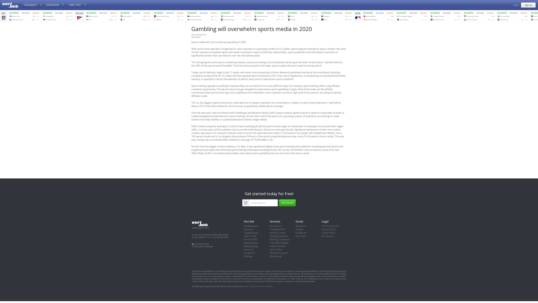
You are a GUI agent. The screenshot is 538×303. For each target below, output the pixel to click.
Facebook (301, 226)
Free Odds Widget (279, 242)
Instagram (301, 232)
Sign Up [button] (528, 5)
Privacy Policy (329, 229)
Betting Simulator (279, 236)
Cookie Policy (328, 232)
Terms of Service (330, 226)
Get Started (287, 202)
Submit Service (277, 246)
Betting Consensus (280, 239)
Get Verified (276, 249)
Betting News (251, 242)
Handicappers (30, 5)
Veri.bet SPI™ (251, 239)
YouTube (300, 236)
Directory (249, 229)
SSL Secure (327, 236)
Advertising (276, 256)
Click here (210, 237)
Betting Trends (278, 232)
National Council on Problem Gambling (257, 286)
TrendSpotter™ (278, 229)
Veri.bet (197, 37)
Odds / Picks (75, 5)
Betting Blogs (251, 246)
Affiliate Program (279, 252)
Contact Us (249, 252)
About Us (249, 249)
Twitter (299, 229)
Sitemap (248, 256)
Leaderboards (52, 5)
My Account (276, 226)
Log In (516, 5)
